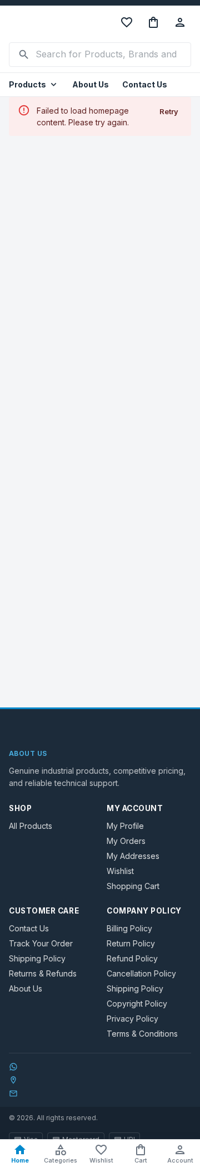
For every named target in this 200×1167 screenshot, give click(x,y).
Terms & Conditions (142, 1033)
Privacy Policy (132, 1018)
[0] (153, 22)
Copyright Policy (137, 1003)
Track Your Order (41, 943)
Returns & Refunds (43, 973)
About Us (90, 84)
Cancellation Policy (141, 973)
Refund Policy (132, 958)
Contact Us (144, 84)
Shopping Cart (133, 886)
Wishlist (120, 871)
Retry (168, 111)
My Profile (125, 826)
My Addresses (133, 856)
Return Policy (131, 943)
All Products (30, 826)
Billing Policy (129, 928)
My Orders (126, 841)
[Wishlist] (127, 22)
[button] (34, 85)
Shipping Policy (37, 958)
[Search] (24, 54)
